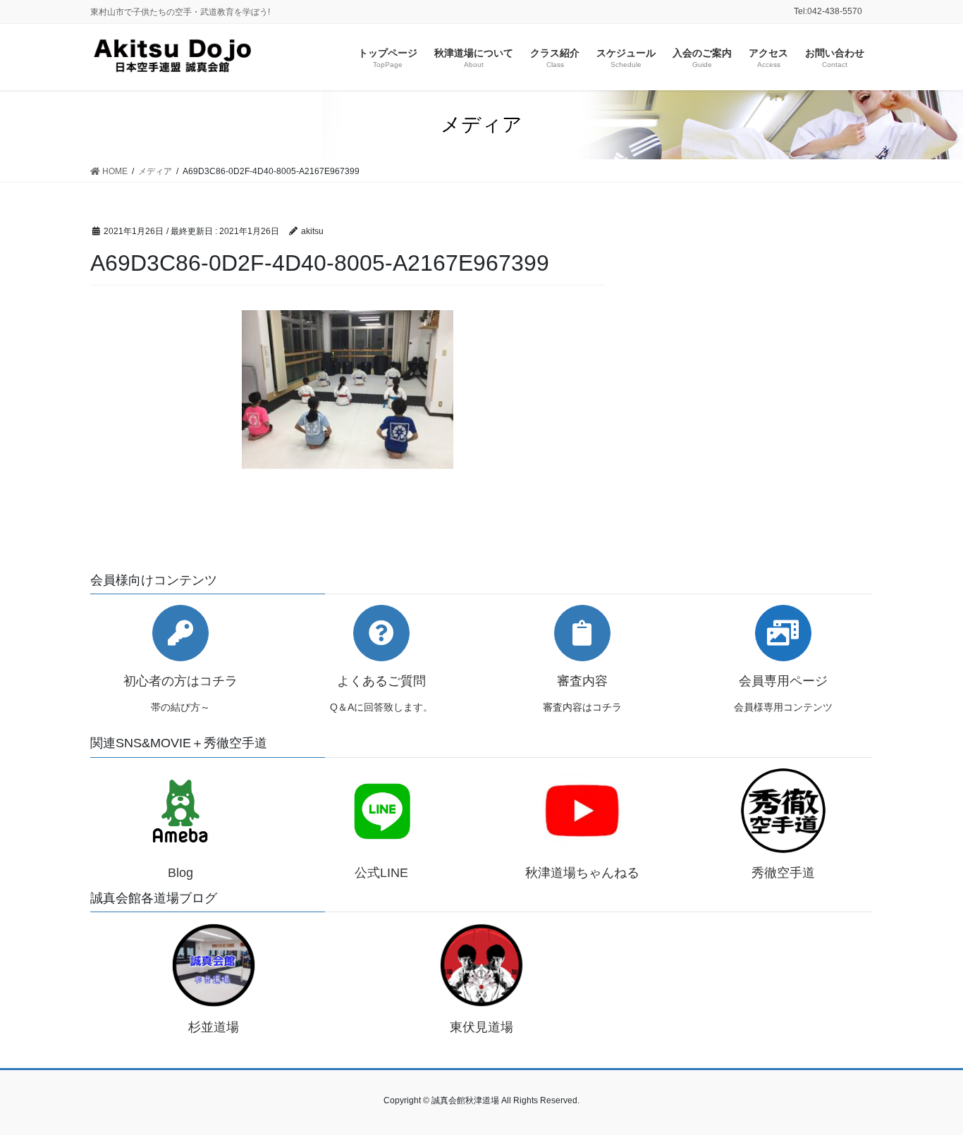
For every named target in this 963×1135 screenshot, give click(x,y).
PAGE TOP (927, 1088)
